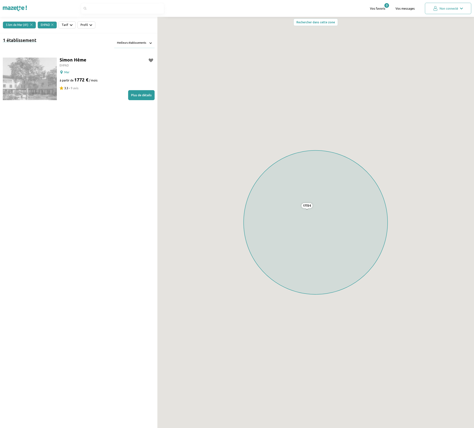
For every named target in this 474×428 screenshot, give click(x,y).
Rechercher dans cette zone (315, 22)
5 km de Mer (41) (17, 24)
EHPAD (45, 24)
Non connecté (449, 8)
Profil (85, 24)
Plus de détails (141, 95)
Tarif (65, 24)
